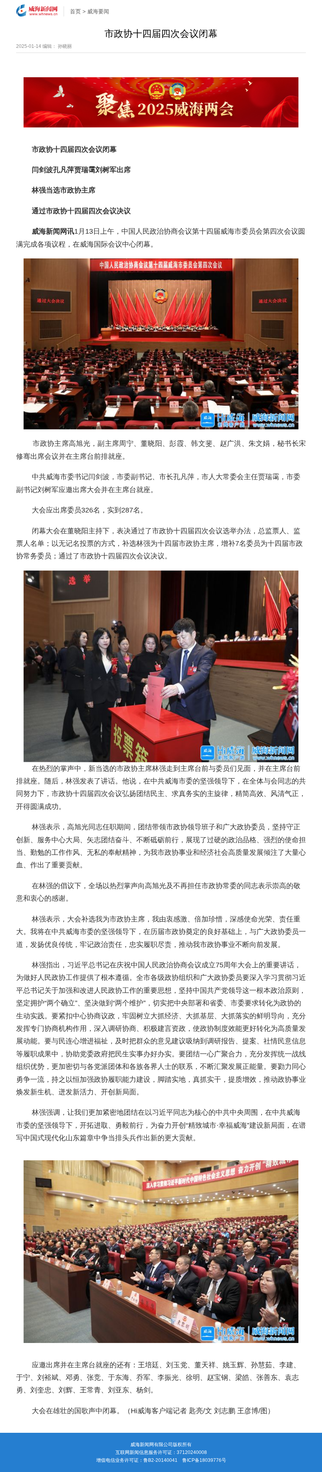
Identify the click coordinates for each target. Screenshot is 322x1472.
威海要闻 (98, 11)
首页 (75, 11)
